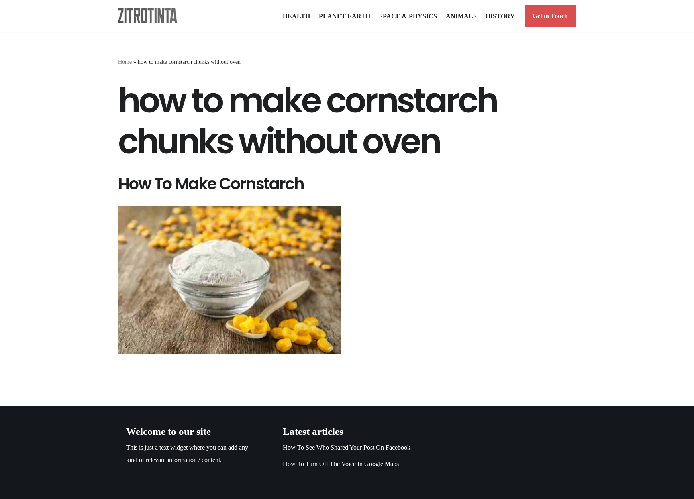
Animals (461, 16)
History (500, 16)
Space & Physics (408, 16)
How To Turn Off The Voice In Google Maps (341, 463)
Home (125, 62)
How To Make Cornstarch (211, 184)
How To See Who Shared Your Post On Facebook (346, 447)
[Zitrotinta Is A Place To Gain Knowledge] (149, 15)
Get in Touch (550, 15)
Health (296, 16)
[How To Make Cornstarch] (229, 280)
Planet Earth (344, 16)
